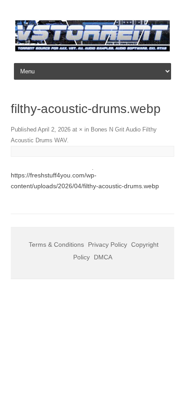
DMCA (103, 257)
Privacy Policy (107, 244)
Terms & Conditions (56, 244)
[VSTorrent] (92, 49)
